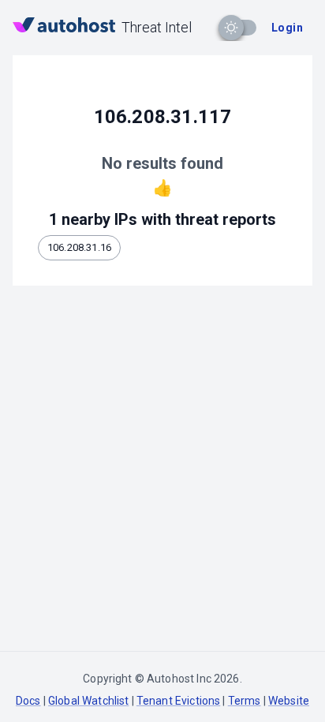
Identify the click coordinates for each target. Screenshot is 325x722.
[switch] (231, 27)
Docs (28, 700)
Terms (244, 700)
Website (288, 700)
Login (287, 27)
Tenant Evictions (178, 700)
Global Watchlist (88, 700)
